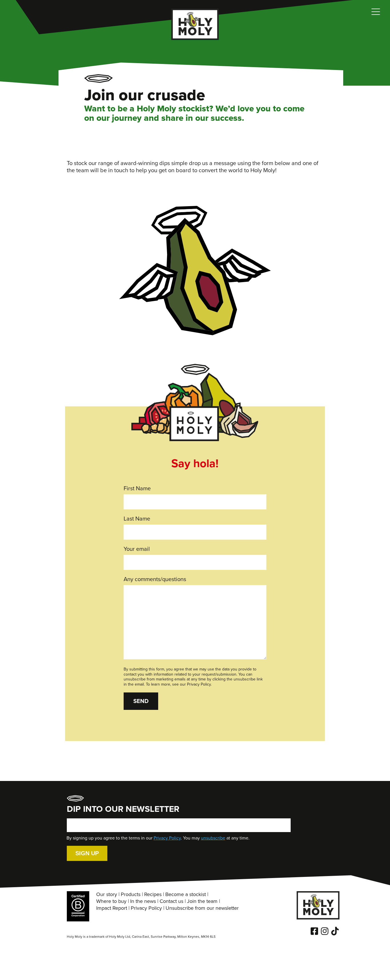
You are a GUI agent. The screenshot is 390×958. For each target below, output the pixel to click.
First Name (137, 489)
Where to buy (111, 901)
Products (130, 894)
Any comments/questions (155, 579)
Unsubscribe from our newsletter (202, 908)
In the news (143, 901)
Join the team (202, 901)
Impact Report (111, 908)
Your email (137, 549)
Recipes (153, 894)
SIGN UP (87, 853)
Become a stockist (185, 894)
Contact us (171, 901)
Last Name (137, 519)
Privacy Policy (167, 838)
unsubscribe (213, 838)
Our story (106, 894)
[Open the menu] (375, 14)
